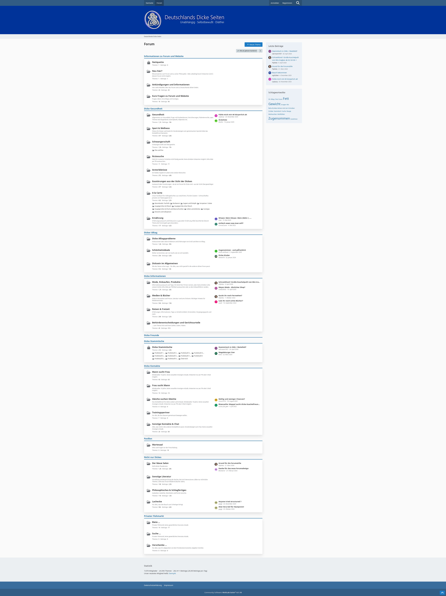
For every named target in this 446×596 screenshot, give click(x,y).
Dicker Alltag (150, 232)
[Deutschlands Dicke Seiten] (223, 20)
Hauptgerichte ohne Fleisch (183, 206)
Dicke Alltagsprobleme (163, 238)
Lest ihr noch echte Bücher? (231, 301)
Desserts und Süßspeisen (163, 212)
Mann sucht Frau (161, 371)
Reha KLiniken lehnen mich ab (278, 108)
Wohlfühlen (281, 114)
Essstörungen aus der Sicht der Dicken (172, 181)
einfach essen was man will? (231, 223)
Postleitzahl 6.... (160, 356)
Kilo (288, 105)
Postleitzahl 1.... (160, 353)
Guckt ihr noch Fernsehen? (230, 295)
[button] (260, 51)
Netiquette (158, 62)
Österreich (184, 359)
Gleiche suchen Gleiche (164, 399)
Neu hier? (157, 71)
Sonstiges (206, 209)
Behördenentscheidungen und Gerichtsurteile (176, 322)
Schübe (270, 111)
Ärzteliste (223, 120)
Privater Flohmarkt (154, 516)
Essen (280, 99)
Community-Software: (223, 592)
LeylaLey (275, 82)
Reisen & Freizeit (161, 309)
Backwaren (176, 203)
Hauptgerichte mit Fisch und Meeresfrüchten (169, 209)
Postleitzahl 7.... (186, 356)
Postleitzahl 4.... (199, 353)
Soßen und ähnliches (193, 209)
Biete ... (156, 522)
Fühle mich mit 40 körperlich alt (233, 114)
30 (269, 99)
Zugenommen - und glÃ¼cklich (232, 250)
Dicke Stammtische (154, 341)
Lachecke (157, 501)
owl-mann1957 (277, 54)
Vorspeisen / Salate (206, 203)
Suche (284, 111)
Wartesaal (157, 444)
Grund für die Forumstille (230, 463)
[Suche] (298, 3)
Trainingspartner (161, 412)
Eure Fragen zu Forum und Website (170, 96)
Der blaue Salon (160, 463)
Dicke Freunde (151, 335)
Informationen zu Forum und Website (164, 56)
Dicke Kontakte (152, 366)
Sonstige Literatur (161, 476)
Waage (289, 111)
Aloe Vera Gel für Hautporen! (231, 507)
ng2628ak (275, 75)
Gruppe (283, 105)
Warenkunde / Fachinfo (162, 203)
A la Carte (157, 192)
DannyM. (172, 573)
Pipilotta (274, 63)
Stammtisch (277, 111)
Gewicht (274, 104)
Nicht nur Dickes (152, 457)
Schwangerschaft (161, 141)
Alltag (272, 99)
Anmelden (275, 3)
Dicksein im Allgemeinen (165, 263)
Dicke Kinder (224, 255)
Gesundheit (158, 114)
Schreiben (291, 108)
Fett (286, 98)
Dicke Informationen (155, 276)
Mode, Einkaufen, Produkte (166, 282)
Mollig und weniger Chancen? (232, 399)
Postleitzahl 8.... (160, 359)
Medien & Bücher (161, 295)
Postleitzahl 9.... (173, 359)
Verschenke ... (159, 545)
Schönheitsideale (161, 250)
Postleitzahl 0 (198, 356)
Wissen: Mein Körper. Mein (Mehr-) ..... (235, 218)
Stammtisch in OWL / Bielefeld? (232, 347)
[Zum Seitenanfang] (442, 593)
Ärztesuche (158, 156)
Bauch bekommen (279, 72)
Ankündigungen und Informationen (171, 84)
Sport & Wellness (161, 128)
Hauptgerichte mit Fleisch (163, 206)
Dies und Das (159, 150)
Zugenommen (279, 118)
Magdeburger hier (227, 352)
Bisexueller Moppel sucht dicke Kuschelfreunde (239, 404)
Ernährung (157, 217)
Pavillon (148, 438)
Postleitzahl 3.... (186, 353)
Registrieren (287, 3)
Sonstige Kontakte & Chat (165, 424)
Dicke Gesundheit (153, 108)
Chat (276, 99)
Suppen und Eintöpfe (189, 203)
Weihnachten (272, 114)
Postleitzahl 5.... (173, 356)
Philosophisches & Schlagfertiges (169, 490)
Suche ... (156, 533)
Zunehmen (293, 119)
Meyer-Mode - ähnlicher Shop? (232, 287)
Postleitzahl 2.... (173, 353)
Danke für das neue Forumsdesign (234, 468)
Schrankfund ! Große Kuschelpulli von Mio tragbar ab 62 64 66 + (239, 282)
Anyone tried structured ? (230, 501)
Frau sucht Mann (161, 385)
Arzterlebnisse (159, 169)
